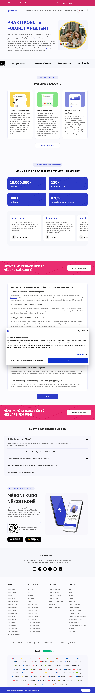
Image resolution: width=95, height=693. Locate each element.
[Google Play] (33, 539)
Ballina (28, 10)
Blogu (70, 592)
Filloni (47, 397)
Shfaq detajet (80, 354)
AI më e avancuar (48, 77)
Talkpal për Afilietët (54, 607)
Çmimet (71, 598)
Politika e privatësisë (75, 607)
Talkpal (46, 48)
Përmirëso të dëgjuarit (34, 622)
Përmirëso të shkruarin (34, 631)
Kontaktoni (72, 601)
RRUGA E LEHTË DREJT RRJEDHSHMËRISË (49, 165)
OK (68, 360)
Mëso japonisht (11, 625)
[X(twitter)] (60, 569)
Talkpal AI (13, 298)
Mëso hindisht (11, 622)
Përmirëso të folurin (33, 625)
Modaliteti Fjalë (32, 613)
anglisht (32, 39)
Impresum (72, 631)
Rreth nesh (72, 589)
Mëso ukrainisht (12, 604)
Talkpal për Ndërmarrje (55, 595)
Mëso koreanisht (12, 628)
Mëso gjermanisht (12, 601)
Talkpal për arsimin (58, 10)
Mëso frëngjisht (11, 595)
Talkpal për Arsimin (54, 589)
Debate (30, 601)
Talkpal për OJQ (53, 598)
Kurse (29, 592)
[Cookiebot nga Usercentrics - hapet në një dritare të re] (80, 331)
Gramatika (31, 589)
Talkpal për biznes (45, 10)
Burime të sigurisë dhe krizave (77, 616)
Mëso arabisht (11, 616)
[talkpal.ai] (12, 10)
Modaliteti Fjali (32, 610)
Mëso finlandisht (12, 613)
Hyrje (74, 10)
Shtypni (71, 595)
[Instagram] (34, 569)
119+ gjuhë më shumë (13, 634)
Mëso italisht (11, 598)
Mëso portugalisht (12, 631)
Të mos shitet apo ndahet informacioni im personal (27, 360)
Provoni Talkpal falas (79, 268)
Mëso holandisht (12, 607)
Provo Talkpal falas (47, 145)
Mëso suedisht (11, 610)
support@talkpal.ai (62, 562)
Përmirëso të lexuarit (34, 628)
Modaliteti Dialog (33, 616)
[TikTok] (40, 569)
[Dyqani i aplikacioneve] (15, 539)
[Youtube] (45, 569)
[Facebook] (50, 569)
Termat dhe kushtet (74, 613)
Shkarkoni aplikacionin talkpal (22, 488)
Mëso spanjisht (11, 592)
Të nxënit (35, 10)
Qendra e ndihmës (74, 604)
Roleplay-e (31, 595)
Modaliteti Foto (32, 604)
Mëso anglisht (11, 589)
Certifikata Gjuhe (33, 619)
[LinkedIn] (55, 569)
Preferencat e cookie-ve (76, 610)
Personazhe (31, 598)
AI (49, 48)
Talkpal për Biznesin (54, 592)
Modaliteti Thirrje (33, 607)
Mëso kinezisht (11, 619)
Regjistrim (68, 10)
